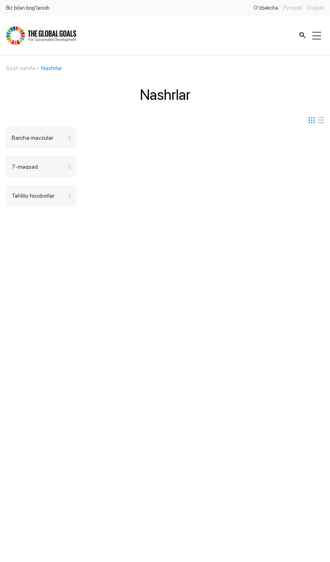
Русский (292, 8)
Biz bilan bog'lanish (28, 8)
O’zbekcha (266, 8)
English (315, 8)
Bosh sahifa (20, 68)
